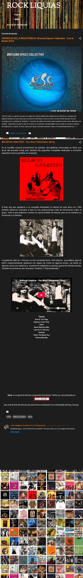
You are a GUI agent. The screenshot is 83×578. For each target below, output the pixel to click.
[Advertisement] (41, 487)
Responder (14, 432)
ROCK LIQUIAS (34, 6)
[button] (80, 38)
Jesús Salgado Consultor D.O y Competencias (27, 425)
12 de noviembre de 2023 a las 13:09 (57, 425)
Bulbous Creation (19, 417)
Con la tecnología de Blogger (42, 563)
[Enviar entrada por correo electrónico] (29, 134)
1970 (8, 417)
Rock (30, 417)
